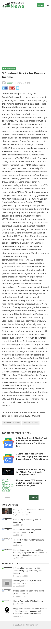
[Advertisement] (25, 37)
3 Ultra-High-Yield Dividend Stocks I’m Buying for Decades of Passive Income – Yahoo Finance (32, 456)
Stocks (36, 422)
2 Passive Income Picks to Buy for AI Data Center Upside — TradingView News (30, 472)
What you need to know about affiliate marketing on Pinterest (28, 510)
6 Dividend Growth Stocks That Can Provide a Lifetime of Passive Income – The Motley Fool (31, 442)
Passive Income (9, 68)
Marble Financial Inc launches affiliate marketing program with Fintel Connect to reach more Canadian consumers (30, 552)
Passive (27, 422)
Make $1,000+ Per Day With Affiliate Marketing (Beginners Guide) (27, 582)
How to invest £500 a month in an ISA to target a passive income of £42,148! (31, 483)
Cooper (10, 83)
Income (17, 422)
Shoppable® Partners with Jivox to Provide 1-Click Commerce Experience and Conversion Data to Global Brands (30, 611)
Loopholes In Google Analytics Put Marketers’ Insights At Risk (27, 531)
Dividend (7, 422)
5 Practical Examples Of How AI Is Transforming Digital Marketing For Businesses (27, 570)
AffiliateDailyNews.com (28, 625)
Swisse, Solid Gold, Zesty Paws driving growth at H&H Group (28, 592)
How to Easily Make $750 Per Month (28, 601)
